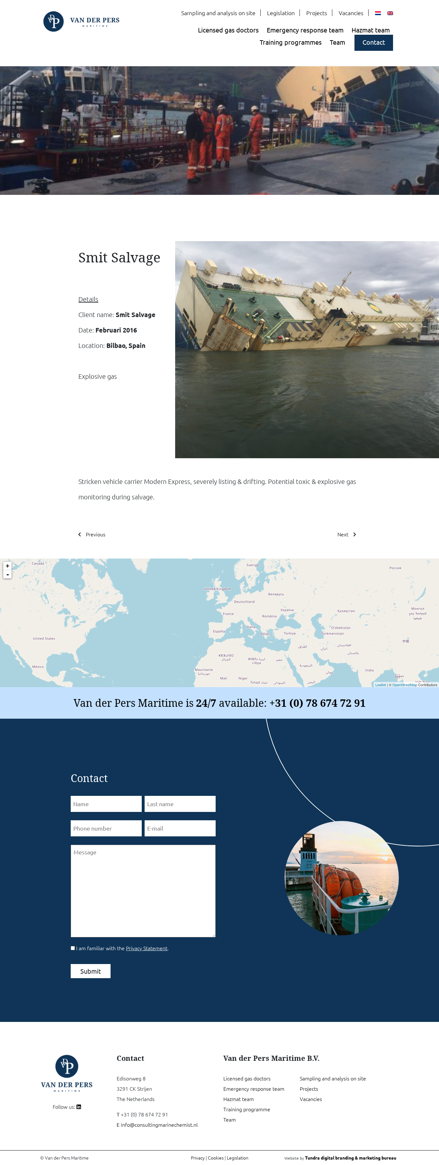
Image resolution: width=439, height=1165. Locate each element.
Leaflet (380, 684)
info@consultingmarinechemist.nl (159, 1124)
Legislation (281, 12)
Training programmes (291, 42)
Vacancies (351, 12)
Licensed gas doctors (228, 30)
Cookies (216, 1157)
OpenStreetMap (404, 684)
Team (337, 42)
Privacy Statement (146, 947)
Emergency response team (305, 30)
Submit (90, 971)
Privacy (198, 1157)
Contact (374, 42)
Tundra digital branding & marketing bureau (350, 1157)
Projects (316, 12)
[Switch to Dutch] (378, 13)
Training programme (246, 1109)
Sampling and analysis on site (218, 12)
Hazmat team (371, 30)
